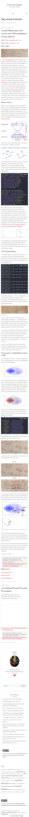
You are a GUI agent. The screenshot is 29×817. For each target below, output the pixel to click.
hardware (12, 778)
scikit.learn (24, 789)
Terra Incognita (14, 4)
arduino (6, 769)
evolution (2, 773)
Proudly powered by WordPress (9, 812)
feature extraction (18, 773)
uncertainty (18, 791)
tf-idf (8, 791)
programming (11, 786)
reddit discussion (13, 40)
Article (10, 769)
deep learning (20, 772)
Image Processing (17, 778)
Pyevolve (18, 786)
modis (17, 783)
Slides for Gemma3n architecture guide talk (13, 710)
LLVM (13, 780)
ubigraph (13, 791)
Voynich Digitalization (6, 572)
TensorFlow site (5, 118)
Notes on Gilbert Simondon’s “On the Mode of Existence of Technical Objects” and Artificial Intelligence (14, 725)
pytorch (10, 789)
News (20, 783)
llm (11, 780)
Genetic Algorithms (12, 776)
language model (7, 780)
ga (22, 773)
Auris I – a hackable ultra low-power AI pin (13, 708)
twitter (10, 791)
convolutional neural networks (7, 771)
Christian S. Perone (11, 581)
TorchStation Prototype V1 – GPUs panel (13, 717)
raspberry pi (15, 789)
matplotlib (13, 783)
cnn (23, 769)
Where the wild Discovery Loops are (11, 701)
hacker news (12, 43)
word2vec (6, 109)
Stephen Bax (4, 82)
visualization (22, 791)
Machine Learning (5, 27)
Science (19, 789)
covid (15, 771)
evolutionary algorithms (9, 773)
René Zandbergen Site (6, 578)
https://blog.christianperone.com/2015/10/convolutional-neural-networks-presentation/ (14, 637)
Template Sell (4, 814)
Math (9, 783)
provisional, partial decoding (14, 89)
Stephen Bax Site (5, 575)
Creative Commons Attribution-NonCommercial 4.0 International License (14, 755)
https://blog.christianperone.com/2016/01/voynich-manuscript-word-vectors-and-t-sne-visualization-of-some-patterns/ (14, 565)
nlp (23, 783)
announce (3, 769)
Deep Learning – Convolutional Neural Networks (14, 628)
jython (23, 778)
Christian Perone (8, 629)
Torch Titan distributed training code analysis (13, 734)
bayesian (14, 769)
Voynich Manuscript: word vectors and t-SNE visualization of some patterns (13, 34)
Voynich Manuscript (8, 59)
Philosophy (4, 786)
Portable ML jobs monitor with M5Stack (12, 699)
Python (11, 27)
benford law (19, 769)
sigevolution (3, 791)
